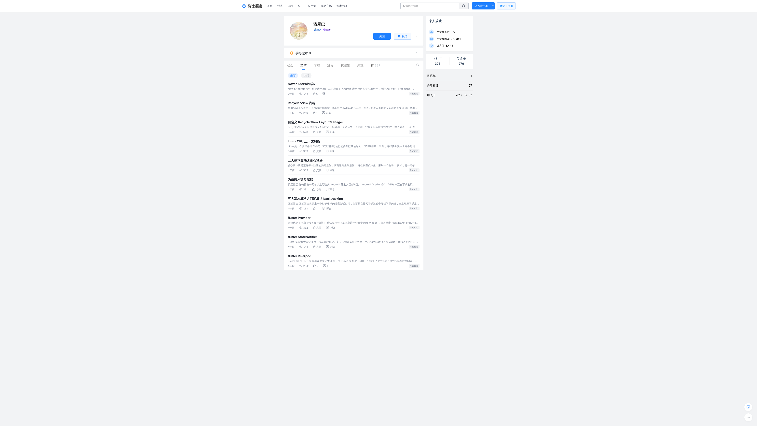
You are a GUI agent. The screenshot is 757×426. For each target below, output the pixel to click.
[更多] (748, 417)
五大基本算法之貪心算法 (305, 160)
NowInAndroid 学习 (302, 84)
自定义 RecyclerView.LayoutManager (315, 122)
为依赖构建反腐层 (300, 179)
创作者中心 (481, 5)
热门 (306, 75)
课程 (290, 5)
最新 (293, 75)
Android (414, 93)
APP (300, 5)
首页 (270, 5)
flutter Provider (299, 218)
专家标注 (342, 5)
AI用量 (312, 5)
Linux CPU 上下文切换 (304, 141)
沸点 (280, 5)
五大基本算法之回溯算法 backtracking (315, 199)
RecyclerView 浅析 (301, 103)
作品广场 (326, 5)
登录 (506, 5)
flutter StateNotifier (302, 237)
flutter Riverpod (299, 256)
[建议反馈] (748, 407)
